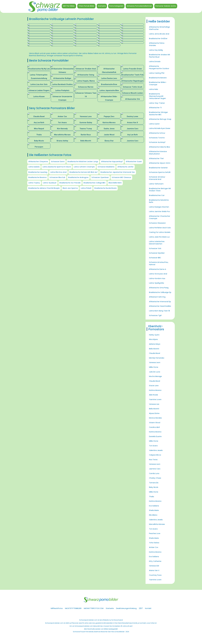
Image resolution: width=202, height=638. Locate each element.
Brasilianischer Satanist (158, 168)
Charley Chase (155, 478)
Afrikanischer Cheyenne (38, 161)
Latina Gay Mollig (156, 50)
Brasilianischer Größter (158, 38)
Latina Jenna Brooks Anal (159, 34)
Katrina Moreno (155, 390)
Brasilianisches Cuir (156, 195)
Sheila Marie (154, 510)
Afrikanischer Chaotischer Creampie (159, 217)
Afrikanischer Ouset (134, 161)
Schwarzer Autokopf (157, 142)
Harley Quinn (154, 335)
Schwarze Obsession (157, 223)
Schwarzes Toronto (157, 138)
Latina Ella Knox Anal (58, 172)
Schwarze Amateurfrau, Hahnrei (158, 263)
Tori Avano (153, 446)
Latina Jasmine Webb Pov (159, 211)
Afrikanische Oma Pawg (158, 287)
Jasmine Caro (154, 469)
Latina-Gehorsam (156, 184)
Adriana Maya (154, 344)
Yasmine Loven (155, 399)
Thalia (151, 496)
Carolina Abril (154, 427)
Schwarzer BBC (155, 258)
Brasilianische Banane (158, 78)
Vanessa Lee (154, 404)
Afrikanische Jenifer (125, 167)
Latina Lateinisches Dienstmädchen (156, 242)
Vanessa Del (154, 566)
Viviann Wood (154, 422)
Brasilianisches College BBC (95, 183)
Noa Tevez (153, 459)
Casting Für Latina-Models (159, 232)
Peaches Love (154, 533)
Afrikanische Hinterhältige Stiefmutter (159, 28)
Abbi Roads (153, 395)
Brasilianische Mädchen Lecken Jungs (83, 161)
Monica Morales (155, 418)
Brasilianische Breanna (37, 177)
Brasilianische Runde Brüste (105, 188)
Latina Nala (153, 89)
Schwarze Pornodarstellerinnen (139, 6)
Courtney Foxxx (155, 575)
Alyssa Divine (154, 413)
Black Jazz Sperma (70, 188)
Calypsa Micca (155, 455)
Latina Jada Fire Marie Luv (159, 237)
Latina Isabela (34, 167)
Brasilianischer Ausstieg (37, 172)
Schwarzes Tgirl (155, 315)
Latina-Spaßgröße (156, 283)
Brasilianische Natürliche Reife (159, 201)
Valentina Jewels (156, 450)
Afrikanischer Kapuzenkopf (112, 161)
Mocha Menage (155, 376)
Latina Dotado (155, 61)
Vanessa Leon (154, 362)
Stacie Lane (154, 385)
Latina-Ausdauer (49, 183)
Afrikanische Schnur (157, 133)
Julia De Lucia (154, 372)
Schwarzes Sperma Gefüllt (160, 172)
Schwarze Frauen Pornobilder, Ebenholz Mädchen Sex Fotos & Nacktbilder (98, 632)
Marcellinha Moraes (157, 524)
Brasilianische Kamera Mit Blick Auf (83, 172)
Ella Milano (153, 515)
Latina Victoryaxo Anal (158, 274)
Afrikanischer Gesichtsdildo (160, 306)
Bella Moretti (154, 349)
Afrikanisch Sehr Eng (157, 297)
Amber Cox (153, 547)
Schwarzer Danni (58, 161)
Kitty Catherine (155, 561)
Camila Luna (154, 473)
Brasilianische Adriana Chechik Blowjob (44, 188)
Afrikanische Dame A (157, 269)
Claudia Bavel (154, 353)
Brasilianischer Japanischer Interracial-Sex (118, 172)
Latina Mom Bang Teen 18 (159, 311)
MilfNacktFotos (57, 608)
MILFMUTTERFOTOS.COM (93, 608)
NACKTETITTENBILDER (73, 608)
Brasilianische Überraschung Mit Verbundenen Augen (157, 96)
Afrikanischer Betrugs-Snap (160, 119)
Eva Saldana (154, 506)
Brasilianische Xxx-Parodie (70, 183)
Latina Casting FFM (156, 73)
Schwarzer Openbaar (100, 177)
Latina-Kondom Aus (157, 278)
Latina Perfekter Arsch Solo (160, 228)
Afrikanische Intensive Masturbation (158, 152)
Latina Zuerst (154, 124)
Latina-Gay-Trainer (157, 103)
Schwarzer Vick (155, 248)
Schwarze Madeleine (106, 167)
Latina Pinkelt (86, 188)
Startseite (102, 6)
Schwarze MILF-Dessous (121, 177)
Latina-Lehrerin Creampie (84, 167)
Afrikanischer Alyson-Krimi (159, 163)
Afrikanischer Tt (155, 107)
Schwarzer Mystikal (156, 253)
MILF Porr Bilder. (69, 6)
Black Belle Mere (115, 183)
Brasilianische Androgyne (78, 177)
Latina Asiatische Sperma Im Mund (57, 167)
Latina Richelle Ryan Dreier (159, 128)
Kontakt (148, 608)
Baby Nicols (153, 487)
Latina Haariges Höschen (159, 207)
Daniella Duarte (155, 436)
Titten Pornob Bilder (86, 6)
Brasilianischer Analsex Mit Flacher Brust (159, 55)
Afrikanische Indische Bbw (159, 147)
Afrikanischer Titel (156, 158)
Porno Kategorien (116, 6)
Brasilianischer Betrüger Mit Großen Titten (160, 189)
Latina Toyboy (34, 183)
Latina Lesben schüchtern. (67, 53)
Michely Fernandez (156, 358)
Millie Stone (153, 367)
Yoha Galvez (154, 542)
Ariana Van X (154, 570)
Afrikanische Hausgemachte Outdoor (159, 67)
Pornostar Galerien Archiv (165, 6)
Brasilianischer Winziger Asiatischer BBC (158, 113)
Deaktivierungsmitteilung (126, 608)
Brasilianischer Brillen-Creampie (158, 83)
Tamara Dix (153, 483)
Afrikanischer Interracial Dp (160, 301)
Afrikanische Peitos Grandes (156, 44)
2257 (141, 608)
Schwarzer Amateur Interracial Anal (157, 178)
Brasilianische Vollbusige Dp (160, 292)
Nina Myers (153, 339)
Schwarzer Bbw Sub (57, 177)
